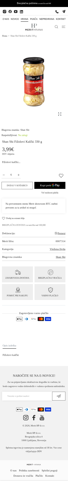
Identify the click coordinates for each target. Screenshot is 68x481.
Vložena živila (57, 249)
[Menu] (63, 26)
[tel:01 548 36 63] (57, 11)
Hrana (4, 36)
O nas (13, 470)
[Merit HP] (34, 27)
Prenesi (61, 233)
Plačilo (39, 475)
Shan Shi (24, 130)
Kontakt (49, 475)
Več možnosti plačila (49, 192)
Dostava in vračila (23, 475)
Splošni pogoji (49, 470)
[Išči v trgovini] (56, 26)
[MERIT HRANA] (34, 464)
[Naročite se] (58, 396)
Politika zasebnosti (29, 470)
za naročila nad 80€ (44, 3)
